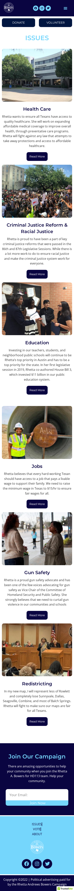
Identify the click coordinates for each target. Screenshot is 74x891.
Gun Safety (37, 572)
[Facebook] (35, 8)
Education (37, 342)
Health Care (37, 109)
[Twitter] (48, 8)
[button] (65, 8)
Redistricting (37, 683)
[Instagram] (42, 8)
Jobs (37, 466)
